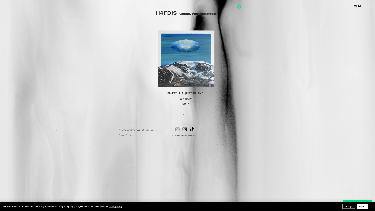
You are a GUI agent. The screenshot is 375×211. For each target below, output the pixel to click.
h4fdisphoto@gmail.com (151, 130)
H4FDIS (167, 13)
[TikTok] (192, 129)
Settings (348, 206)
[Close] (371, 206)
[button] (186, 58)
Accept (362, 206)
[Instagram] (177, 129)
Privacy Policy (125, 135)
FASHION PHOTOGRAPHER (197, 14)
